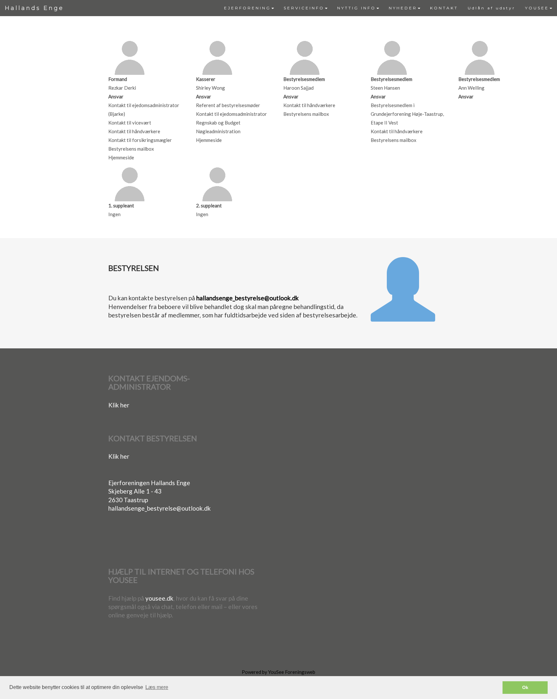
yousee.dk (159, 598)
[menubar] (388, 8)
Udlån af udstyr (491, 7)
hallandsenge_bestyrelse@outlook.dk (247, 298)
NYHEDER (403, 7)
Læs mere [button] (156, 687)
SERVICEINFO (304, 7)
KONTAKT (444, 7)
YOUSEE (537, 7)
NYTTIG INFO (356, 7)
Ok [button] (525, 687)
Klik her (118, 405)
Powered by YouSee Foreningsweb (278, 672)
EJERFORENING (247, 7)
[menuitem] (249, 8)
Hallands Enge (34, 8)
